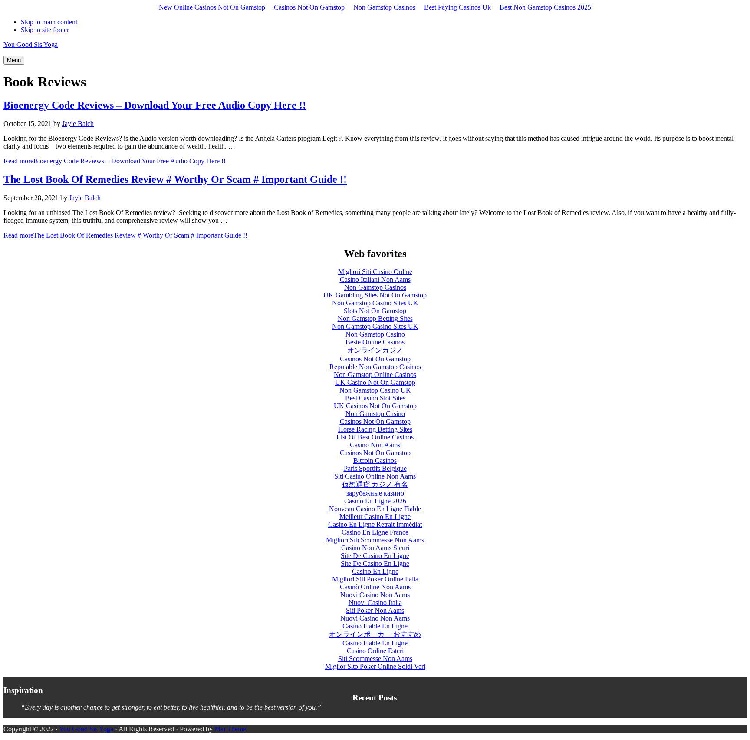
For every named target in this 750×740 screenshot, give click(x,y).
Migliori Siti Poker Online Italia (375, 579)
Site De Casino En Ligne (375, 555)
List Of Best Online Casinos (375, 437)
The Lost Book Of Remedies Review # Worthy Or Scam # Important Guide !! (175, 179)
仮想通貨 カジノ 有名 (375, 484)
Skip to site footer (45, 29)
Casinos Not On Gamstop (309, 7)
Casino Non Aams (375, 445)
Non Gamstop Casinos (384, 7)
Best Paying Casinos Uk (457, 7)
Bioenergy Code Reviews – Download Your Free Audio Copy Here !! (154, 105)
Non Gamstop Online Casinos (375, 374)
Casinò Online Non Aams (375, 587)
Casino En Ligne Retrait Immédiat (375, 524)
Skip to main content (49, 22)
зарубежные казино (375, 493)
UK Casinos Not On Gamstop (375, 406)
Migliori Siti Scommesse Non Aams (375, 540)
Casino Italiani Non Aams (375, 279)
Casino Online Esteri (375, 650)
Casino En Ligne (375, 571)
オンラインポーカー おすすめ (375, 634)
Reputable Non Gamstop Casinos (375, 366)
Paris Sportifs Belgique (375, 468)
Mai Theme (230, 729)
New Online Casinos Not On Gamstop (212, 7)
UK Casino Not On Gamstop (375, 382)
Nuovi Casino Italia (375, 602)
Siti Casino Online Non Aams (375, 476)
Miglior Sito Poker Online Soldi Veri (375, 666)
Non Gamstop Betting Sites (375, 318)
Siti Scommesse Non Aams (375, 658)
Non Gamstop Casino (375, 334)
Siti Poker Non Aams (375, 610)
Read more (114, 161)
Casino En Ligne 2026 (375, 501)
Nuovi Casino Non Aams (375, 594)
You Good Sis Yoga (30, 44)
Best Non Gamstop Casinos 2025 (545, 7)
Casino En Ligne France (375, 532)
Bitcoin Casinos (375, 460)
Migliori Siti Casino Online (375, 271)
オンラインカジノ (375, 350)
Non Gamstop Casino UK (375, 390)
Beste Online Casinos (375, 342)
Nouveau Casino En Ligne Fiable (375, 508)
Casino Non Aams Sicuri (375, 548)
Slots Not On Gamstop (375, 310)
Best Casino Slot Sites (375, 398)
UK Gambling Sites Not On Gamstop (375, 295)
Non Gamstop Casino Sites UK (375, 303)
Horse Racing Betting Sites (375, 429)
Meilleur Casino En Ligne (375, 516)
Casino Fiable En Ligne (375, 626)
